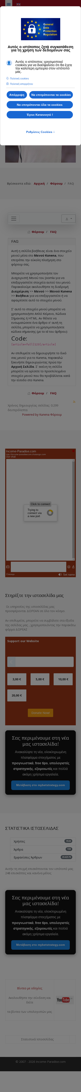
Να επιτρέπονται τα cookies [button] (51, 94)
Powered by (30, 414)
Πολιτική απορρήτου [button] (21, 84)
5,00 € (40, 679)
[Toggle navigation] (14, 218)
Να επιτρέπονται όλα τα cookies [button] (40, 104)
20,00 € (17, 695)
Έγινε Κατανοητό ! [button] (40, 114)
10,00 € (63, 679)
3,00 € (16, 679)
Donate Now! (40, 713)
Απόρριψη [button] (16, 94)
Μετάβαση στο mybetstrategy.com (40, 785)
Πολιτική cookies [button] (19, 78)
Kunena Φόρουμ (50, 414)
